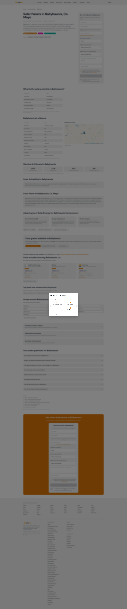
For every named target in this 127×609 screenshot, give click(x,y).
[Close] (76, 295)
